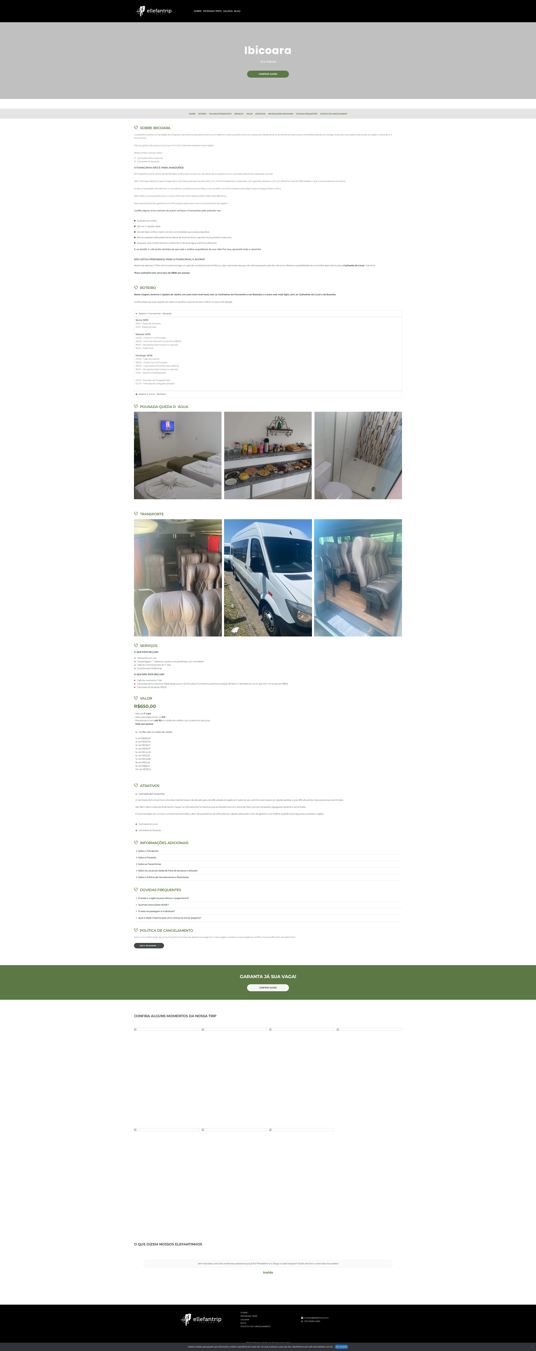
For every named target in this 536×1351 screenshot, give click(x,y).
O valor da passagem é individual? (156, 911)
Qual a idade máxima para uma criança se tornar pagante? (169, 918)
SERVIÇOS (238, 114)
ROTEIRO (202, 114)
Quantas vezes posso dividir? (153, 904)
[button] (268, 851)
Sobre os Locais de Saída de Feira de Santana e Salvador (168, 870)
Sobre (198, 11)
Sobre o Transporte (148, 851)
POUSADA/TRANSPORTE (220, 114)
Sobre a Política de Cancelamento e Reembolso (163, 877)
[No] (532, 1346)
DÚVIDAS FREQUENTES (306, 114)
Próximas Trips (212, 11)
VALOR (249, 114)
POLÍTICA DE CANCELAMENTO (333, 114)
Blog (237, 11)
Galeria (228, 11)
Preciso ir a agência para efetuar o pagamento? (163, 898)
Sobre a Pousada (147, 857)
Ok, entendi (341, 1347)
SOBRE (192, 114)
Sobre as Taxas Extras (149, 864)
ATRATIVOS (260, 114)
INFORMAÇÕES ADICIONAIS (280, 114)
